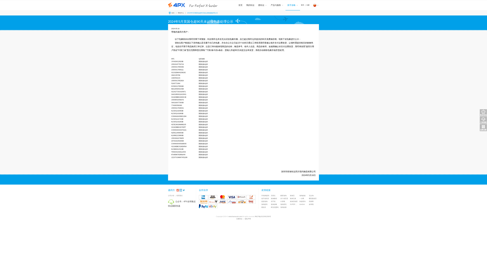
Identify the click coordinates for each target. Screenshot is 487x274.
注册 (307, 5)
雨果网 (311, 201)
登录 (302, 5)
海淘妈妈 (302, 195)
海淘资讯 (283, 204)
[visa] (232, 197)
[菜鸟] (251, 197)
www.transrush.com (235, 216)
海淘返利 (264, 204)
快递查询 (302, 201)
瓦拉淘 (311, 195)
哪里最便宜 (313, 198)
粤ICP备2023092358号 (263, 216)
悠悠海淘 (264, 201)
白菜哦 (282, 201)
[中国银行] (241, 197)
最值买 (263, 207)
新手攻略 (291, 5)
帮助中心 (181, 13)
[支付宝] (222, 202)
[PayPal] (203, 206)
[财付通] (241, 202)
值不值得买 (265, 198)
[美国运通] (203, 197)
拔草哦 (311, 204)
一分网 (301, 198)
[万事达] (222, 197)
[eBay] (213, 206)
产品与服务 (276, 5)
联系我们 (180, 195)
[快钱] (251, 202)
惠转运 (261, 5)
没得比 (273, 195)
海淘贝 (292, 195)
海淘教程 (274, 198)
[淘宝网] (203, 202)
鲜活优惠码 (275, 207)
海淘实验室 (294, 201)
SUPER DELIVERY (294, 204)
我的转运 (250, 5)
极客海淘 (283, 195)
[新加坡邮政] (232, 202)
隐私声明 (248, 219)
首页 (240, 5)
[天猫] (213, 202)
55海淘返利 (265, 195)
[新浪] (178, 190)
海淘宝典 (293, 198)
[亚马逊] (213, 197)
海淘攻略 (274, 204)
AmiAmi (302, 204)
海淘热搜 (283, 207)
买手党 (273, 201)
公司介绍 (171, 195)
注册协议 (239, 219)
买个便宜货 (284, 198)
